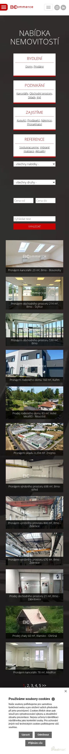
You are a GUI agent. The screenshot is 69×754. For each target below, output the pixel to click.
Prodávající (33, 120)
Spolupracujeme (29, 147)
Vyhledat (34, 226)
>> (44, 685)
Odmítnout (43, 734)
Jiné (39, 97)
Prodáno (39, 66)
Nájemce (46, 120)
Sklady (31, 97)
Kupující (21, 120)
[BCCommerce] (22, 6)
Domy (28, 66)
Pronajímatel (34, 124)
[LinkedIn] (63, 7)
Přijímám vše (35, 743)
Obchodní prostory (41, 93)
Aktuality (40, 151)
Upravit (26, 734)
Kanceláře (22, 93)
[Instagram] (57, 7)
